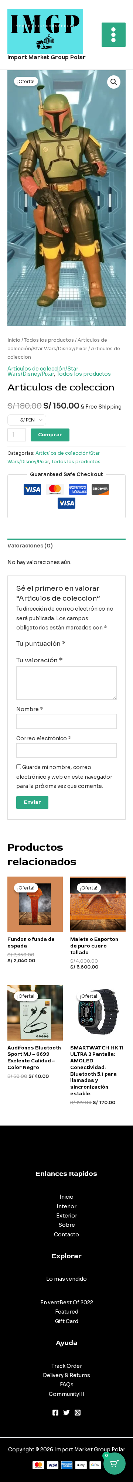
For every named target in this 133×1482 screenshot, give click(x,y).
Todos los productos (49, 340)
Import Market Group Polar (46, 57)
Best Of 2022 (76, 1303)
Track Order (66, 1366)
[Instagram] (77, 1412)
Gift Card (66, 1321)
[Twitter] (66, 1412)
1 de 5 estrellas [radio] (72, 644)
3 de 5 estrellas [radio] (86, 644)
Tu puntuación (41, 644)
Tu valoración (39, 660)
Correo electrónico (43, 738)
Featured (66, 1312)
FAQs (67, 1385)
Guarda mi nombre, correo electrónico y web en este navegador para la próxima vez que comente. (64, 776)
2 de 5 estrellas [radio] (79, 644)
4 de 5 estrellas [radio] (93, 644)
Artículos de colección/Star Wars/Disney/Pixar (42, 371)
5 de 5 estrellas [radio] (100, 644)
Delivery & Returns (66, 1375)
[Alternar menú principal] (114, 35)
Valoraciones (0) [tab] (30, 546)
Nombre (29, 709)
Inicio (13, 340)
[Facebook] (55, 1412)
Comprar (50, 434)
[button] (113, 82)
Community (64, 1394)
